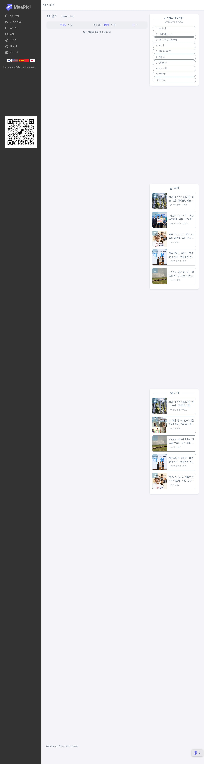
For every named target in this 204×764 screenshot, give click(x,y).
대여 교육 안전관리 (166, 39)
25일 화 (161, 62)
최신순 (70, 25)
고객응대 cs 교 (164, 34)
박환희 (160, 57)
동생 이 (161, 28)
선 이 (160, 45)
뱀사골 (160, 79)
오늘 (100, 25)
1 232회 (161, 68)
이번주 (106, 24)
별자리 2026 (163, 51)
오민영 (160, 74)
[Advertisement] (20, 92)
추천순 (63, 24)
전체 (95, 25)
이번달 (113, 25)
